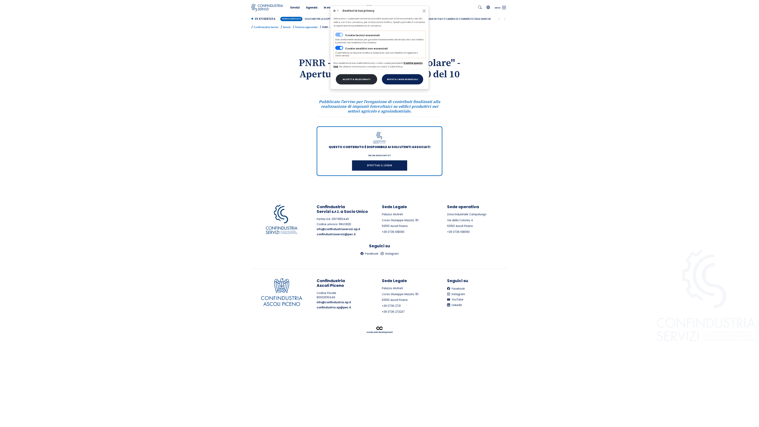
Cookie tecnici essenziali (362, 35)
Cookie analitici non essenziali (366, 48)
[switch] (339, 48)
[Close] (424, 11)
